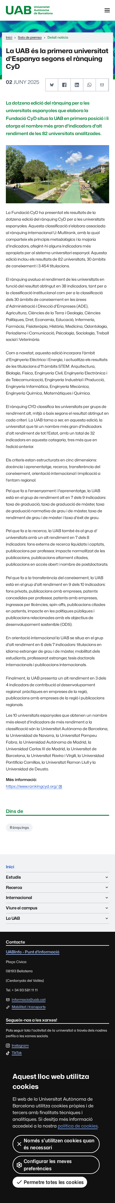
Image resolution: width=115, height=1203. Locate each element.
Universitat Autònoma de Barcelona (29, 10)
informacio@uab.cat (28, 999)
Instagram (20, 1045)
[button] (52, 85)
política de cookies (78, 1126)
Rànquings (19, 827)
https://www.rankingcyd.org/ (32, 786)
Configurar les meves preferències (48, 1164)
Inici (10, 866)
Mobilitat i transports (28, 1007)
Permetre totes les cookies (54, 1182)
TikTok (17, 1053)
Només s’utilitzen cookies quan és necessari (59, 1144)
